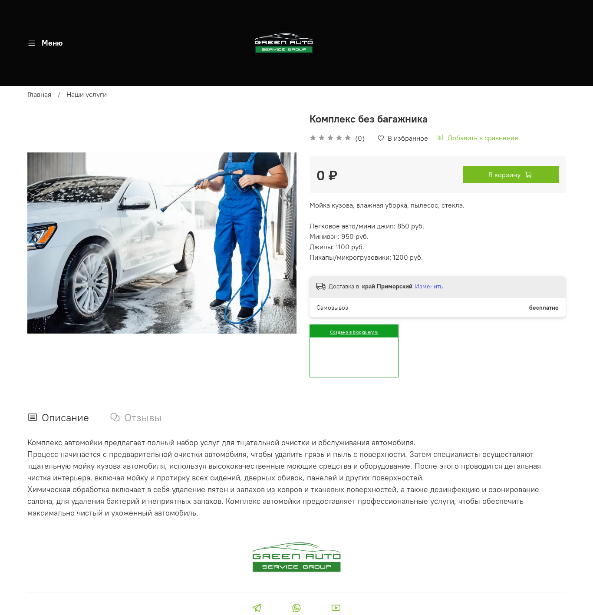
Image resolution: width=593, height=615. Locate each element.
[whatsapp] (296, 609)
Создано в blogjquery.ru (354, 332)
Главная (39, 94)
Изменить (429, 286)
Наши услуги (86, 94)
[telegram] (257, 609)
